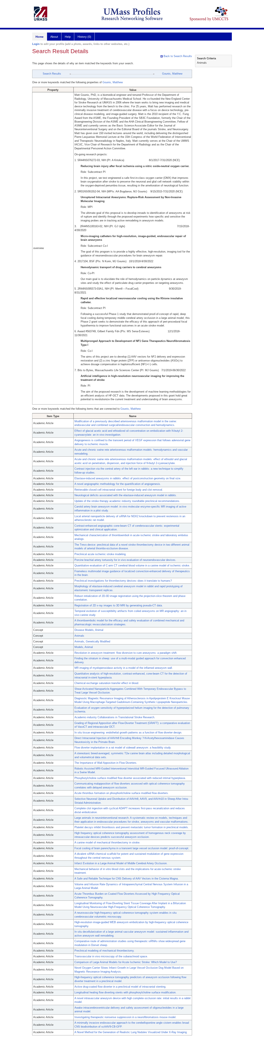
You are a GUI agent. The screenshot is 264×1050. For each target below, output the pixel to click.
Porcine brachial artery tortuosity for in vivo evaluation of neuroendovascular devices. (125, 559)
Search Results (52, 73)
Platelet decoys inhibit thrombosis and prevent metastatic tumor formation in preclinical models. (131, 827)
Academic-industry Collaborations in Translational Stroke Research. (114, 717)
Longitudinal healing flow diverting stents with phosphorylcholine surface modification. (125, 992)
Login (36, 44)
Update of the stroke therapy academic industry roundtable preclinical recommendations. (127, 501)
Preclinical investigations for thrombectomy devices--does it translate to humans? (123, 580)
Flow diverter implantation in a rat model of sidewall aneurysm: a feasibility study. (122, 747)
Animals (79, 635)
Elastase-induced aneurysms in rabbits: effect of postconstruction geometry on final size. (127, 478)
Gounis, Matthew (172, 73)
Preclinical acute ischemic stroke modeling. (100, 554)
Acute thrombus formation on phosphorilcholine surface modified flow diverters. (121, 793)
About (54, 36)
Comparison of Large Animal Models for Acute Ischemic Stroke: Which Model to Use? (125, 962)
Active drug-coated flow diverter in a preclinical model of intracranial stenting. (120, 986)
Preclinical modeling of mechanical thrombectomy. (104, 950)
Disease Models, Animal (88, 629)
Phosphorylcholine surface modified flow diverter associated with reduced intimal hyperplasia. (130, 778)
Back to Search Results (177, 56)
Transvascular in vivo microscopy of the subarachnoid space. (111, 956)
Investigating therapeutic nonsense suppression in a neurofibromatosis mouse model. (125, 1017)
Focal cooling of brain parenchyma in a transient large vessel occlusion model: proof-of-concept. (131, 848)
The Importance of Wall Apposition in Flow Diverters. (105, 762)
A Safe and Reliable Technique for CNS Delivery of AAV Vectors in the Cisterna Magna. (126, 878)
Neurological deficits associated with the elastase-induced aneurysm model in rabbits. (125, 495)
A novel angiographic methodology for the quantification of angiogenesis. (117, 483)
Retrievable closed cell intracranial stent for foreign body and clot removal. (118, 489)
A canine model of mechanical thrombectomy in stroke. (107, 842)
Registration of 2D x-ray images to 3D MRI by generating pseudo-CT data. (118, 605)
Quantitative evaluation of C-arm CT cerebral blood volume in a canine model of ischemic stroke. (132, 565)
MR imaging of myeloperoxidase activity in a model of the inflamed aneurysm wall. (123, 667)
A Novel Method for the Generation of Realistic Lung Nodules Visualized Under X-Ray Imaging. (130, 1032)
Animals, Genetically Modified (92, 641)
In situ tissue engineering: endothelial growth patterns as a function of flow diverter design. (128, 732)
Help (68, 36)
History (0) (84, 36)
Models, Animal (83, 647)
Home (39, 36)
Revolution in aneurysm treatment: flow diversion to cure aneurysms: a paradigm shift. (125, 652)
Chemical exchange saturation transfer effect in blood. (106, 683)
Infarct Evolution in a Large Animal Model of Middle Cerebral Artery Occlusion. (120, 863)
